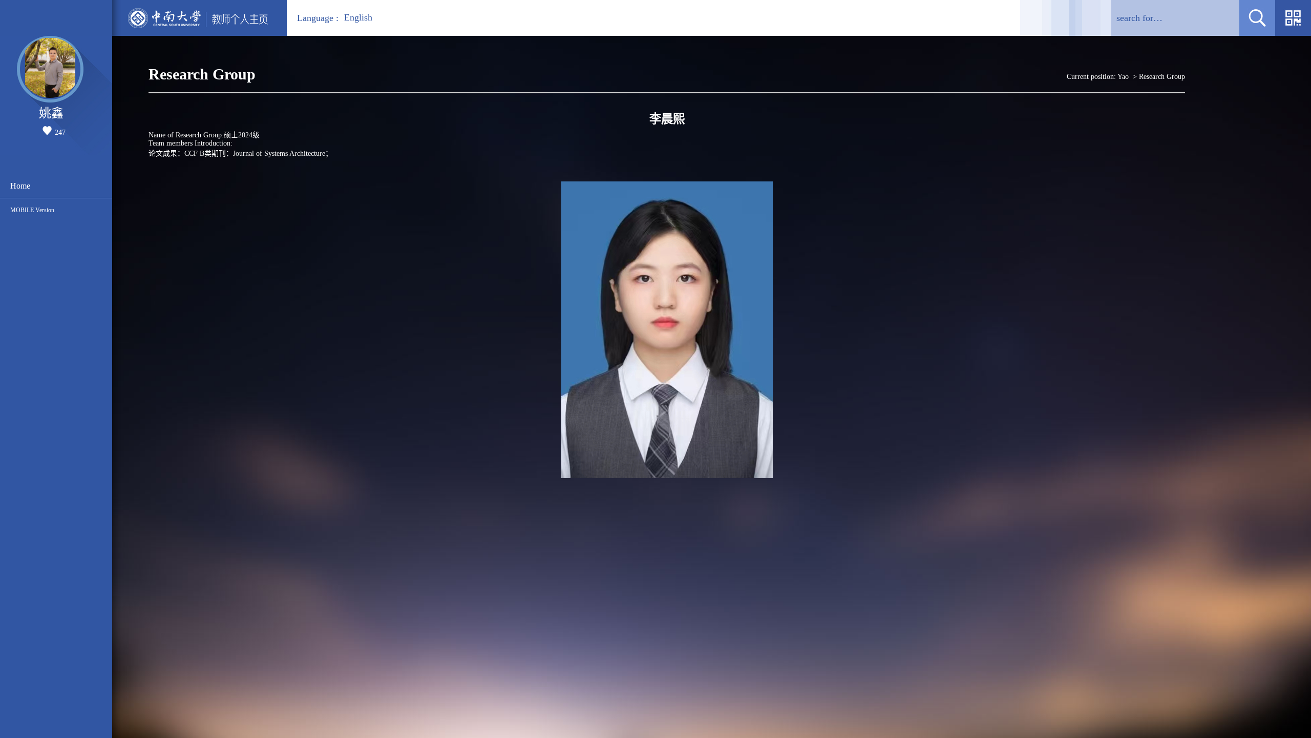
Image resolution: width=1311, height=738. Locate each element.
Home (20, 185)
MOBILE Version (32, 210)
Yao (1123, 76)
